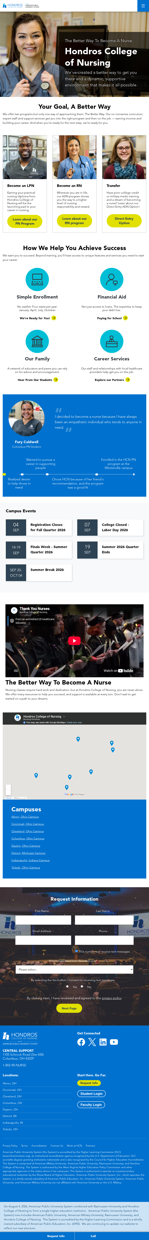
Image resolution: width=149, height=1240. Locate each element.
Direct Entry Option (124, 220)
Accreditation (39, 1145)
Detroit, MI (10, 1116)
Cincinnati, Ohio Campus (27, 824)
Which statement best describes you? (73, 961)
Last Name (103, 911)
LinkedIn (103, 1042)
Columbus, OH (12, 1103)
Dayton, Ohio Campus (25, 845)
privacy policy (111, 998)
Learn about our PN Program (25, 221)
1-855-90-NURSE (14, 1065)
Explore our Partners (109, 380)
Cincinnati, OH (12, 1090)
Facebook (81, 1042)
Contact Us (57, 1145)
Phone (103, 931)
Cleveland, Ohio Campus (27, 831)
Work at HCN (74, 1145)
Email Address (42, 931)
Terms (24, 1145)
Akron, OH (10, 1083)
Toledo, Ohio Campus (25, 867)
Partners (90, 1145)
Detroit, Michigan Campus (28, 853)
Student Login (91, 1093)
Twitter (92, 1042)
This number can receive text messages (104, 951)
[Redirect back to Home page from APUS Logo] (21, 5)
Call (93, 1236)
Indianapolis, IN (13, 1122)
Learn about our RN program (74, 220)
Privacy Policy (10, 1145)
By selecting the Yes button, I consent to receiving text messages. (73, 980)
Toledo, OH (10, 1129)
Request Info (89, 1083)
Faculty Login (91, 1104)
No (89, 987)
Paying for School (109, 318)
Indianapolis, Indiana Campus (30, 860)
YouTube (114, 1042)
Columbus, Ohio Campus (27, 838)
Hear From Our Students (35, 380)
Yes (75, 987)
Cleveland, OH (12, 1096)
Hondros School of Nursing (20, 1038)
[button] (19, 482)
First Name (42, 911)
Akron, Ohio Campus (25, 816)
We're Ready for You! (35, 318)
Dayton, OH (10, 1109)
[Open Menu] (143, 6)
